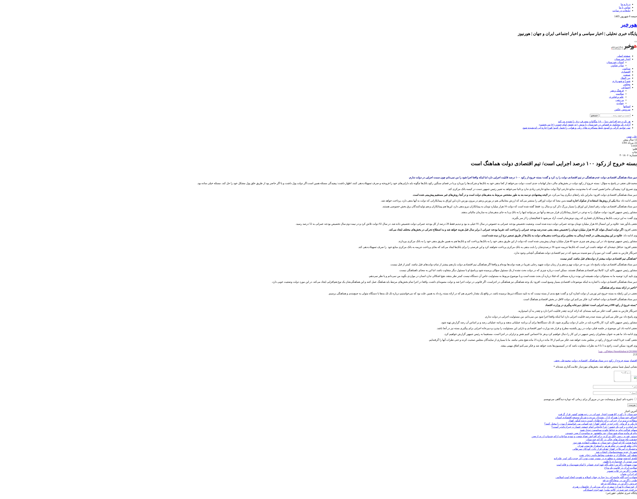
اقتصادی (625, 71)
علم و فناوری (616, 96)
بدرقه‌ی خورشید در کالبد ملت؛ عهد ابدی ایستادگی (610, 489)
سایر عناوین (617, 65)
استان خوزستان (615, 62)
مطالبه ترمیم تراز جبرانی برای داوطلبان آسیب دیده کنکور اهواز (602, 420)
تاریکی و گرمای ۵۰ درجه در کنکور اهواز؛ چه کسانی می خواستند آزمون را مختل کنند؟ (590, 423)
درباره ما (625, 4)
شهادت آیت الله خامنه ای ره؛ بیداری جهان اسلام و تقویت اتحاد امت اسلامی (596, 477)
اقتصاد (633, 360)
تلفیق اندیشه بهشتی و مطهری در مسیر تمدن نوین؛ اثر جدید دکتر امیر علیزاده (595, 458)
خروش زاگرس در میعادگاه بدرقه (619, 483)
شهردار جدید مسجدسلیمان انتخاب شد (616, 452)
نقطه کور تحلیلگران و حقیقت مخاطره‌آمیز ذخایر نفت (608, 455)
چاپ (634, 152)
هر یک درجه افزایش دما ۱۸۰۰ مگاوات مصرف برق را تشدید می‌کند (594, 121)
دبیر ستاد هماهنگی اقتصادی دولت (589, 360)
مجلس (626, 84)
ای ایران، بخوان (628, 474)
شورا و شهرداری (621, 81)
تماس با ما (624, 7)
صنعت (626, 74)
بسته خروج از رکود (619, 360)
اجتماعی (625, 87)
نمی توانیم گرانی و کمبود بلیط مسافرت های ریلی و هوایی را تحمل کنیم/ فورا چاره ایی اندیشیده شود (576, 127)
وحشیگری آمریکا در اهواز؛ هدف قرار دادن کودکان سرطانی (604, 448)
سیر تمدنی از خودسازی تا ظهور (620, 461)
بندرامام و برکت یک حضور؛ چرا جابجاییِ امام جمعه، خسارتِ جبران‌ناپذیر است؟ (594, 426)
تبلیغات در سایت (621, 10)
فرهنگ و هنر (617, 90)
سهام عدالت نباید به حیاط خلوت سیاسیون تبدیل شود (608, 430)
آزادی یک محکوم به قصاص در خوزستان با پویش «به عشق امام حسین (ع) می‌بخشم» (584, 124)
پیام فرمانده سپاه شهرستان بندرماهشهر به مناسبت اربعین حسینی (601, 433)
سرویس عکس (622, 109)
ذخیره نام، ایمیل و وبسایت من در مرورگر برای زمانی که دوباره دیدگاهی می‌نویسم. (588, 399)
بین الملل (625, 78)
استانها (626, 106)
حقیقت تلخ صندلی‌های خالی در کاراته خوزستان (611, 439)
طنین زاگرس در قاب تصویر (622, 471)
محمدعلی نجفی (562, 360)
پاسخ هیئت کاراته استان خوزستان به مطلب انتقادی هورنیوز (605, 442)
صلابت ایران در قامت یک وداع (620, 467)
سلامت (620, 93)
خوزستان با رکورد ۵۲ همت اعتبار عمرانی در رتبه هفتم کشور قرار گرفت (597, 414)
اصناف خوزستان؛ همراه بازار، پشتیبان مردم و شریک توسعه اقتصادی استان (596, 417)
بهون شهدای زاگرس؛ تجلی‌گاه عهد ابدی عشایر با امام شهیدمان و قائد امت (597, 464)
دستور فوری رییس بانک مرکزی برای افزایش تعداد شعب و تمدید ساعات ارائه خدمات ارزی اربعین (584, 436)
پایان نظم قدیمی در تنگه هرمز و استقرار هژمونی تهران (607, 445)
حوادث (620, 103)
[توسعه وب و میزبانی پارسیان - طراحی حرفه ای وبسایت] (628, 497)
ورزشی (619, 100)
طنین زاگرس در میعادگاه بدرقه (620, 480)
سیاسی (626, 68)
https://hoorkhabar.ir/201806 (617, 351)
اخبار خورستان (622, 59)
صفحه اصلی (623, 56)
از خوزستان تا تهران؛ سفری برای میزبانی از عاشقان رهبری (604, 486)
